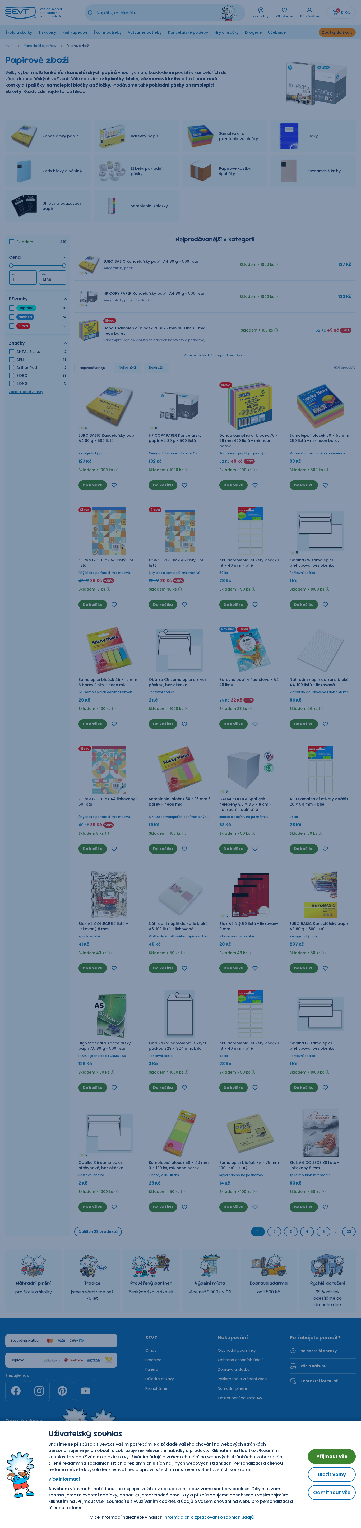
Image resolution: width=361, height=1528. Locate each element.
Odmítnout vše (331, 1492)
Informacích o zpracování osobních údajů (209, 1517)
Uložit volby (332, 1474)
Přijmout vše (332, 1456)
